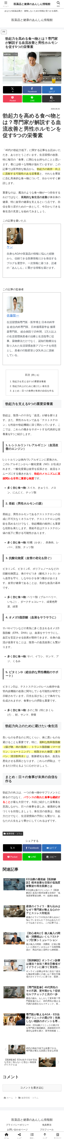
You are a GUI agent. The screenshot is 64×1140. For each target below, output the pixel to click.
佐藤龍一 (13, 315)
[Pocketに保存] (39, 939)
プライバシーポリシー (17, 1124)
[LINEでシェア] (53, 939)
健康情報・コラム (14, 833)
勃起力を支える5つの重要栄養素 (29, 381)
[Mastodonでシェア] (25, 930)
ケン (10, 247)
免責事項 (46, 1124)
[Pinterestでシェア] (18, 948)
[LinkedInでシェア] (32, 948)
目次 (27, 374)
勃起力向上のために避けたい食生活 (30, 386)
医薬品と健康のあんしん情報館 (32, 4)
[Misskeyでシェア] (53, 930)
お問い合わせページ (17, 1129)
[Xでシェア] (11, 930)
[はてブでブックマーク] (25, 939)
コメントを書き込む (32, 1087)
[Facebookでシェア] (11, 939)
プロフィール (47, 1129)
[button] (51, 98)
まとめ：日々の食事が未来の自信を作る (33, 390)
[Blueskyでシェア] (39, 930)
